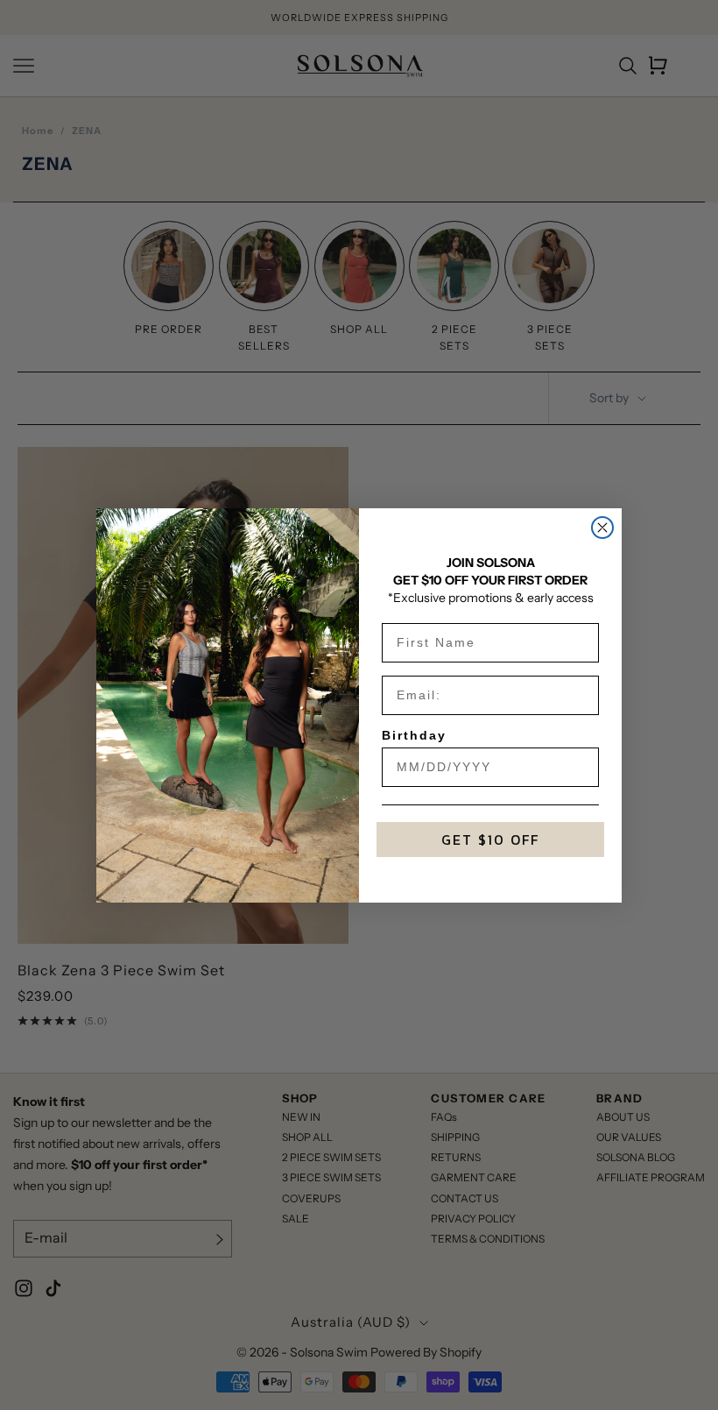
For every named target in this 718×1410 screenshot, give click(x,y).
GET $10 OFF (490, 839)
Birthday (414, 735)
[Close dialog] (602, 527)
